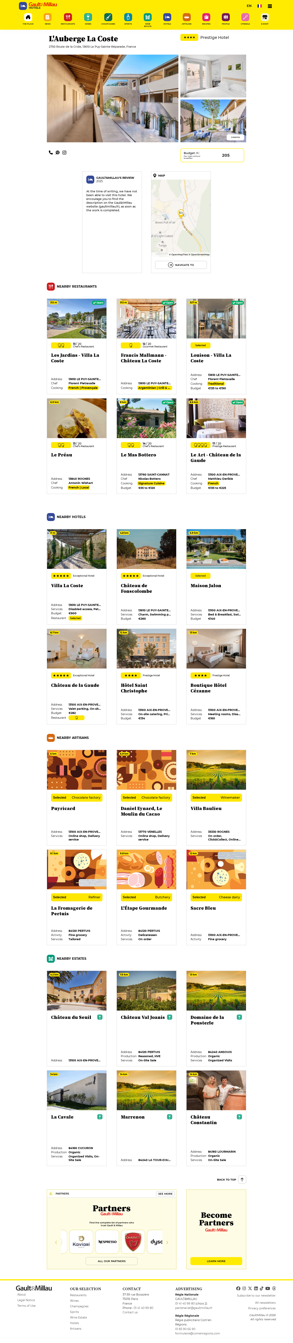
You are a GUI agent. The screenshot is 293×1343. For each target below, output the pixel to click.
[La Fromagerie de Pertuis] (77, 897)
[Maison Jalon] (216, 577)
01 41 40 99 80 (143, 1308)
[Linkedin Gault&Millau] (256, 1288)
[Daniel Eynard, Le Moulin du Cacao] (147, 798)
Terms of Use (26, 1306)
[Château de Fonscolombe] (147, 577)
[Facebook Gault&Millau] (238, 1288)
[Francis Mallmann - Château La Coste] (147, 346)
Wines (74, 1301)
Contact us (130, 1312)
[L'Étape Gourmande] (147, 897)
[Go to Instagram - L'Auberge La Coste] (65, 152)
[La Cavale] (77, 1118)
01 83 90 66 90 (185, 1329)
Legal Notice (26, 1300)
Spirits (74, 1312)
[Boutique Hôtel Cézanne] (216, 677)
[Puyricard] (77, 798)
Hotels (74, 1323)
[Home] (43, 4)
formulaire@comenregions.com (197, 1333)
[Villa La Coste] (77, 577)
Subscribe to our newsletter (256, 1295)
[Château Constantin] (216, 1118)
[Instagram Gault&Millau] (244, 1288)
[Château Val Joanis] (147, 1019)
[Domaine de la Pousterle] (216, 1019)
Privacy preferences (262, 1308)
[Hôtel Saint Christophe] (147, 677)
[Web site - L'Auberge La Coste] (59, 152)
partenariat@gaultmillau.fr (193, 1308)
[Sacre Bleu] (216, 897)
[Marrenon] (147, 1118)
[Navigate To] (181, 222)
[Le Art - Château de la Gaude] (216, 446)
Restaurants (78, 1295)
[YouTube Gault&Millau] (267, 1288)
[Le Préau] (77, 446)
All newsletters (265, 1303)
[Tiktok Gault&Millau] (261, 1288)
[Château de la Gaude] (77, 677)
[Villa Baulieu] (216, 798)
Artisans (75, 1328)
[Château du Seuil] (77, 1019)
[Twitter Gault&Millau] (250, 1288)
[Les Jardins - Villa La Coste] (77, 346)
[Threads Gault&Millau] (274, 1288)
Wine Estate (78, 1317)
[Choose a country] (259, 6)
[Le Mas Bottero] (147, 446)
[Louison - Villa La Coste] (216, 346)
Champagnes (79, 1306)
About (21, 1294)
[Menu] (270, 6)
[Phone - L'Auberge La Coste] (52, 152)
